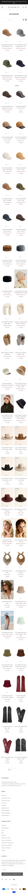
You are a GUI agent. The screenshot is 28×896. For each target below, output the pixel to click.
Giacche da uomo (5, 800)
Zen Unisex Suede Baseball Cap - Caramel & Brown (20, 137)
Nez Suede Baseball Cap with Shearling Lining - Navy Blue (21, 76)
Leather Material (5, 810)
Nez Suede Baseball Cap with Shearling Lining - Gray (21, 45)
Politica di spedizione (6, 845)
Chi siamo (3, 825)
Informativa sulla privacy (7, 842)
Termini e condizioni (6, 840)
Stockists (3, 805)
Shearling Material (5, 813)
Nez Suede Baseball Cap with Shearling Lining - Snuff (7, 45)
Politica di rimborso (6, 847)
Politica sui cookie (5, 837)
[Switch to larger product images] (23, 19)
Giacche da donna (5, 798)
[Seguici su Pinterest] (10, 879)
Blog (2, 832)
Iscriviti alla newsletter (12, 874)
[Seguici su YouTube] (14, 879)
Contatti (3, 850)
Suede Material (5, 815)
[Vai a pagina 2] (18, 768)
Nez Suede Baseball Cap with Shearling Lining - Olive (7, 76)
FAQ (2, 830)
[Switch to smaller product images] (26, 19)
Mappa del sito (5, 808)
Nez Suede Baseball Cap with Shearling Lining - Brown (7, 107)
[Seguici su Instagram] (6, 879)
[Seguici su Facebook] (2, 879)
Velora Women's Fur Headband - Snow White (7, 540)
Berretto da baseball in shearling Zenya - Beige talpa (7, 384)
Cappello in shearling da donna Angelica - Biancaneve (20, 322)
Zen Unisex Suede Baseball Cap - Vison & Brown (7, 137)
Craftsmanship (5, 828)
